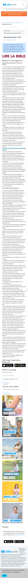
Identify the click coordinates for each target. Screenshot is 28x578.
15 (2, 151)
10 (2, 126)
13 (2, 141)
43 (2, 336)
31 (2, 265)
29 (2, 256)
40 (2, 315)
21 (2, 204)
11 (2, 131)
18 (2, 183)
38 (2, 299)
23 (2, 219)
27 (2, 238)
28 (2, 245)
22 (2, 211)
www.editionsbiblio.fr (20, 534)
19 (2, 190)
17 (2, 174)
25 (2, 229)
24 (2, 224)
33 (2, 273)
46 (2, 354)
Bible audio (21, 548)
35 (2, 284)
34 (2, 281)
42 (2, 330)
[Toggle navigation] (23, 4)
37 (2, 294)
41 (2, 318)
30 (2, 260)
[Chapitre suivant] (27, 290)
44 (2, 343)
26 (2, 235)
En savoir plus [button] (16, 572)
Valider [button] (4, 575)
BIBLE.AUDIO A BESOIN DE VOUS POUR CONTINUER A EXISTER (14, 13)
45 (2, 349)
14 (2, 148)
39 (2, 305)
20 (2, 199)
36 (2, 289)
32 (2, 269)
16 (2, 162)
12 (2, 136)
